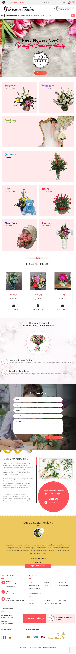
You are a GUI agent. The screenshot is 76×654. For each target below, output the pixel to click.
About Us (47, 582)
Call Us (53, 499)
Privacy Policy (63, 585)
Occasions (62, 600)
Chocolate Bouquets (50, 603)
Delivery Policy (48, 585)
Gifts (60, 603)
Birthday (31, 600)
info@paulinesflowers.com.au (15, 600)
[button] (1, 47)
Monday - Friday (6, 615)
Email (8, 598)
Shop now (38, 73)
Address (8, 582)
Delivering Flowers (67, 8)
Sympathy (47, 600)
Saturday (4, 621)
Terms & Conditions (35, 588)
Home (31, 582)
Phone (8, 591)
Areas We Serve (34, 585)
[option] (13, 293)
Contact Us (62, 582)
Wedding (32, 603)
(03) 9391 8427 (55, 503)
